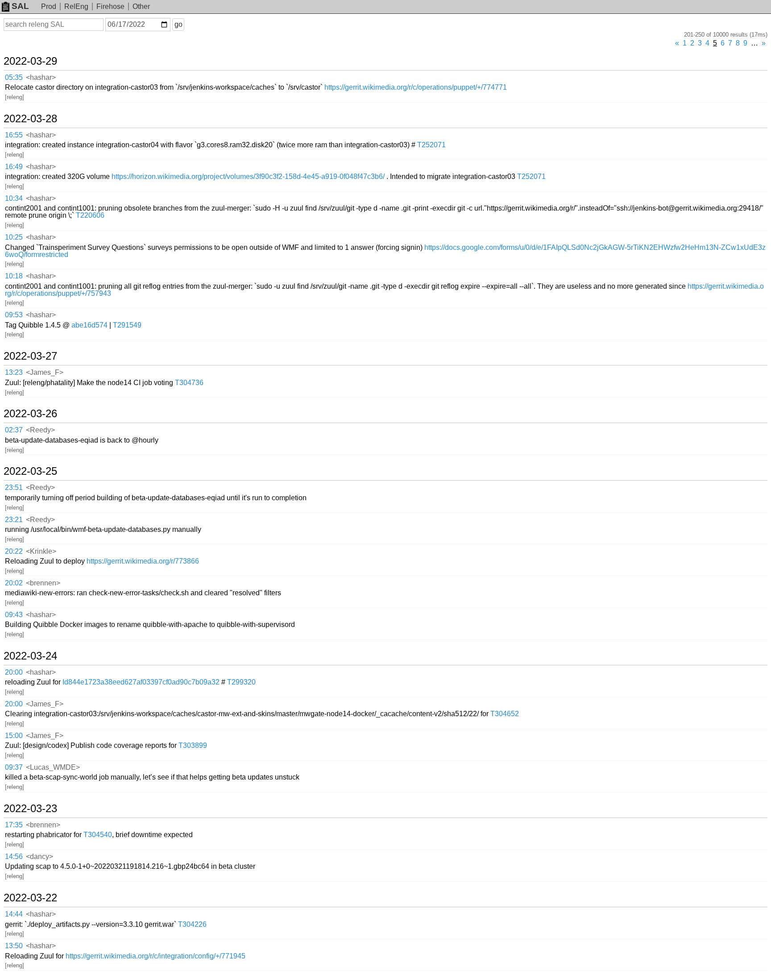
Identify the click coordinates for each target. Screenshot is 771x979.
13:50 (14, 946)
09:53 (14, 315)
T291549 (127, 325)
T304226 (192, 924)
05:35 (14, 77)
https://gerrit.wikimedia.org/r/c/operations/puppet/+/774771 (415, 87)
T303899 (192, 745)
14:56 (14, 856)
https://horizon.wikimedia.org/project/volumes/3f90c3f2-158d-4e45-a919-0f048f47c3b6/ (248, 176)
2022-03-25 (30, 471)
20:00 (14, 672)
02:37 (14, 430)
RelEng (76, 6)
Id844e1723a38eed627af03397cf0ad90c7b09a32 (141, 682)
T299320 (241, 682)
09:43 (14, 614)
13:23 (14, 372)
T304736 (189, 382)
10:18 (14, 276)
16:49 (14, 166)
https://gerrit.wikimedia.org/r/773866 (143, 561)
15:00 (14, 735)
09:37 (14, 767)
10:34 (14, 198)
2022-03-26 (30, 413)
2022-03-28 (30, 118)
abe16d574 (89, 325)
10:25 (14, 237)
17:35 (14, 825)
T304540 (97, 834)
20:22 (14, 551)
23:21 (14, 519)
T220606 (90, 215)
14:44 (14, 914)
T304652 (504, 714)
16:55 (14, 135)
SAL (20, 6)
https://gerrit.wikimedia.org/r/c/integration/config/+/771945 (155, 956)
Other (141, 6)
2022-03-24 (30, 656)
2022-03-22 (30, 897)
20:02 (14, 583)
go (178, 24)
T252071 (431, 145)
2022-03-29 (30, 61)
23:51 (14, 487)
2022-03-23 (30, 808)
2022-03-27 (30, 356)
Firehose (110, 6)
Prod (48, 6)
